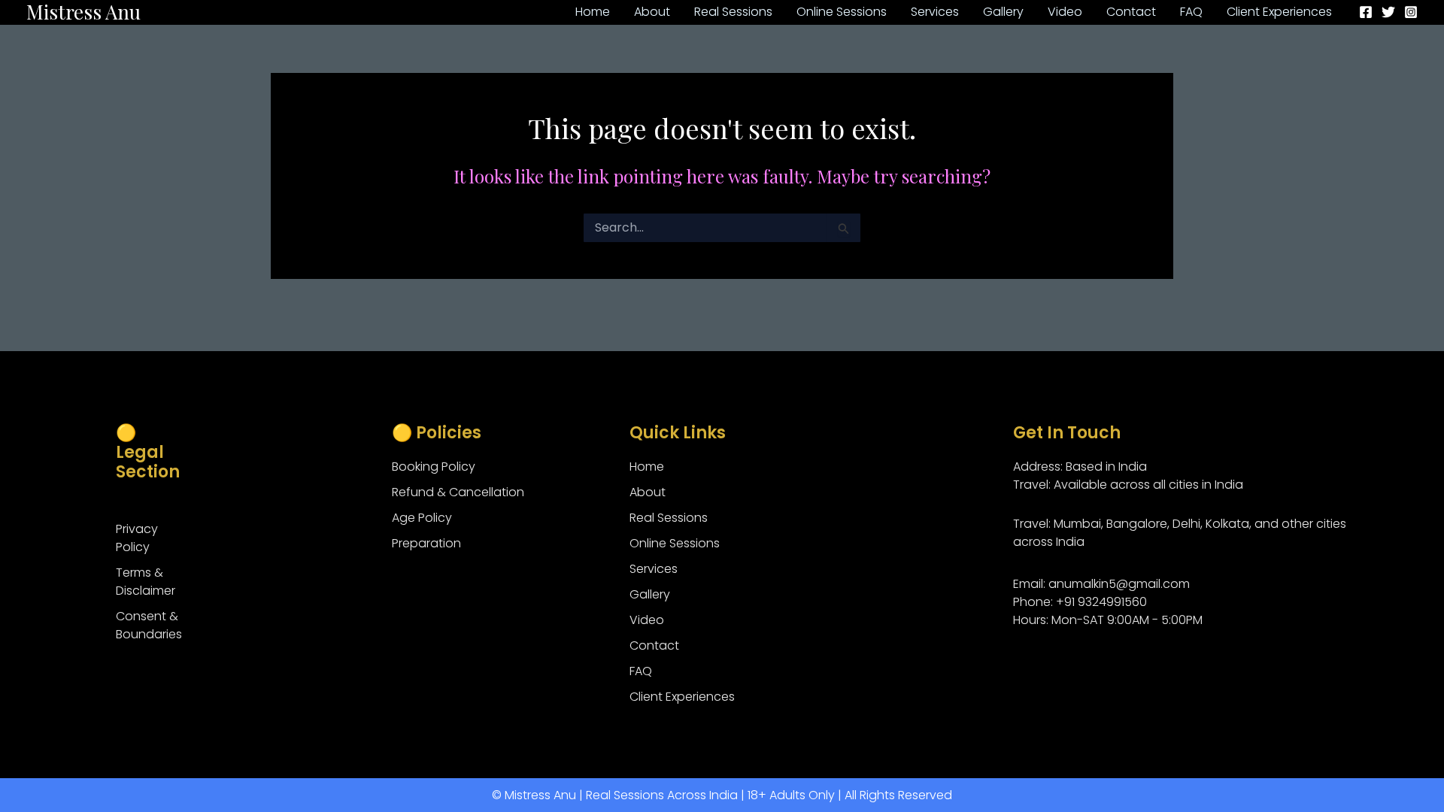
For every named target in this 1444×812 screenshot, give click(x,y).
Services (653, 568)
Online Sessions (674, 543)
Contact (654, 645)
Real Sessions (668, 517)
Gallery (649, 594)
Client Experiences (682, 696)
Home (646, 466)
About (647, 492)
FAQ (640, 671)
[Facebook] (1366, 12)
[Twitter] (1388, 12)
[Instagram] (1411, 12)
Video (646, 620)
